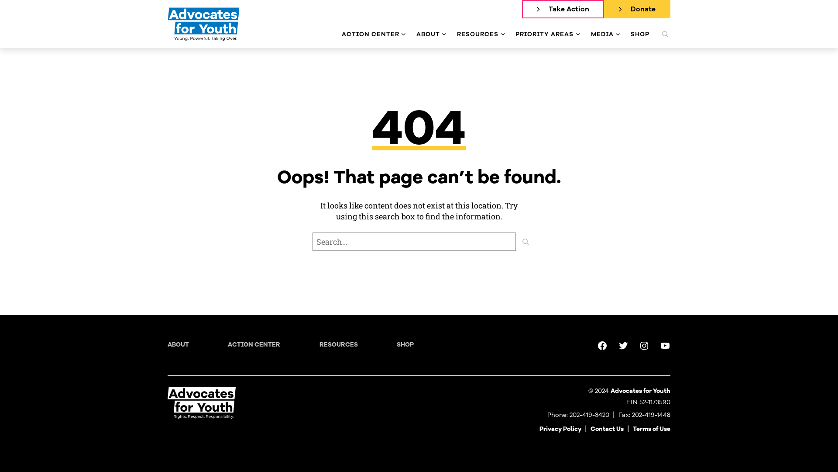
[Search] (525, 242)
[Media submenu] (617, 34)
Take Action (569, 9)
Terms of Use (651, 429)
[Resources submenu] (503, 34)
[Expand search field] (665, 34)
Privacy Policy (560, 429)
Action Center (254, 344)
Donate (643, 9)
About (178, 344)
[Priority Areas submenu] (578, 34)
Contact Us (607, 429)
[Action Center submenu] (403, 34)
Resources (338, 344)
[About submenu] (444, 34)
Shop (405, 344)
